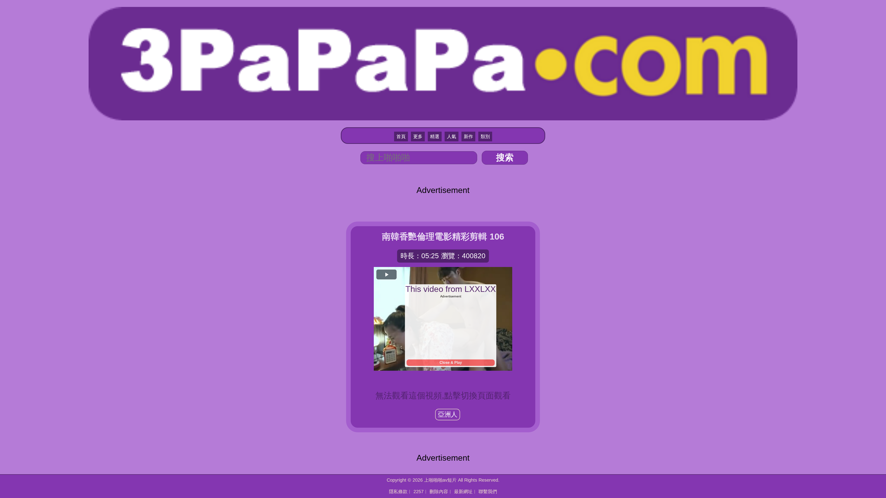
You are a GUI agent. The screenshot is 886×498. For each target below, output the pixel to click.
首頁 (401, 136)
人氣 (451, 136)
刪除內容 (439, 491)
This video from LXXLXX (450, 289)
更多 (417, 136)
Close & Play (451, 363)
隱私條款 (398, 491)
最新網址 (463, 491)
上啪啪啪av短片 (440, 480)
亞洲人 (447, 414)
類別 (485, 136)
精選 (434, 136)
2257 (418, 491)
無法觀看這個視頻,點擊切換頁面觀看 (443, 395)
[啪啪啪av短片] (443, 63)
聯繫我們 (488, 491)
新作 (468, 136)
